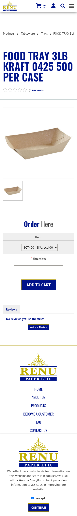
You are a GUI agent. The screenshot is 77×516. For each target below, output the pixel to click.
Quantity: (38, 258)
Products (9, 33)
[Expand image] (38, 143)
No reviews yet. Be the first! (25, 319)
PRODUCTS (38, 405)
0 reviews (36, 90)
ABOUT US (38, 397)
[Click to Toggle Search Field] (62, 6)
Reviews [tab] (11, 309)
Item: (38, 237)
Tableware (28, 33)
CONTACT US (38, 430)
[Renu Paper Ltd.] (38, 367)
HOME (38, 389)
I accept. (40, 498)
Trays (44, 33)
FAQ (38, 422)
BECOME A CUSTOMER (38, 414)
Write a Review (38, 327)
